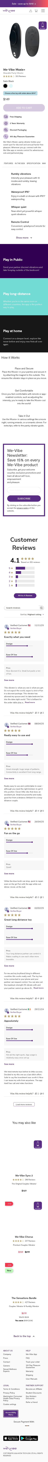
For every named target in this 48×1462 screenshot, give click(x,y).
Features (8, 163)
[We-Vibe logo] (9, 11)
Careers (6, 1366)
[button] (10, 1413)
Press (5, 1358)
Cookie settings (9, 1404)
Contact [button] (6, 1362)
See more (9, 680)
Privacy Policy (9, 1393)
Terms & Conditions (11, 1389)
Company (7, 1354)
